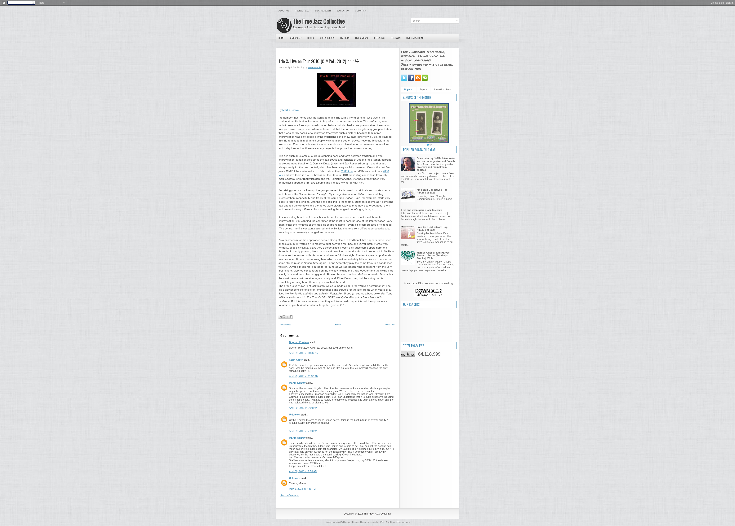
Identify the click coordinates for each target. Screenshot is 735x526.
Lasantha (374, 522)
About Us (283, 11)
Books (310, 38)
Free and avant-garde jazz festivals (421, 210)
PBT (382, 522)
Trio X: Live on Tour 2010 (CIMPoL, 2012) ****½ (318, 61)
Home (281, 38)
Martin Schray (290, 109)
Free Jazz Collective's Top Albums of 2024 (432, 228)
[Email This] (280, 317)
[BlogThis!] (284, 317)
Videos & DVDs (327, 38)
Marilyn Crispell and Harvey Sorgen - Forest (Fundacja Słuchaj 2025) (433, 255)
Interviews (379, 38)
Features (345, 38)
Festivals (396, 38)
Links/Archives (442, 89)
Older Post (390, 325)
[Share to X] (287, 317)
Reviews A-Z (296, 38)
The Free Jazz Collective (319, 20)
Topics (423, 89)
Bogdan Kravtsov (299, 342)
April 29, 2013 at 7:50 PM (303, 431)
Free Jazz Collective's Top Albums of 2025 (432, 191)
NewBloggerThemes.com (398, 522)
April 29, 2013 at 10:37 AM (303, 353)
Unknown (294, 414)
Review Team (302, 11)
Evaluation (342, 11)
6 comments (314, 67)
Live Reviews (361, 38)
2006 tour (347, 171)
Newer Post (285, 325)
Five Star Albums (415, 38)
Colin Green (296, 359)
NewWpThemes (343, 522)
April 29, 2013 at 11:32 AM (303, 376)
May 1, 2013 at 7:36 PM (302, 488)
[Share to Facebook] (291, 317)
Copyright (361, 11)
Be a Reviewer (323, 11)
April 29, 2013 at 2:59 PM (303, 407)
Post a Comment (289, 495)
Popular (408, 89)
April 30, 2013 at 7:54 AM (303, 471)
